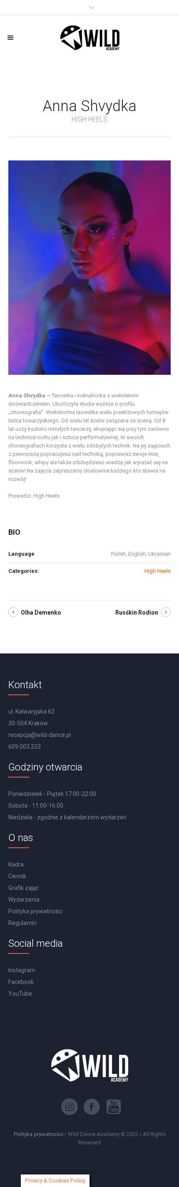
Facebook (21, 982)
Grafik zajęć (23, 888)
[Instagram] (69, 1106)
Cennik (17, 876)
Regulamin (22, 923)
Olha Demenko (41, 612)
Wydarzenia (24, 899)
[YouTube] (113, 1106)
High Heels (157, 571)
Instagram (21, 970)
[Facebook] (91, 1106)
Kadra (16, 864)
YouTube (20, 993)
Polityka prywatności (35, 911)
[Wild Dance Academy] (89, 37)
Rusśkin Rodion (136, 612)
